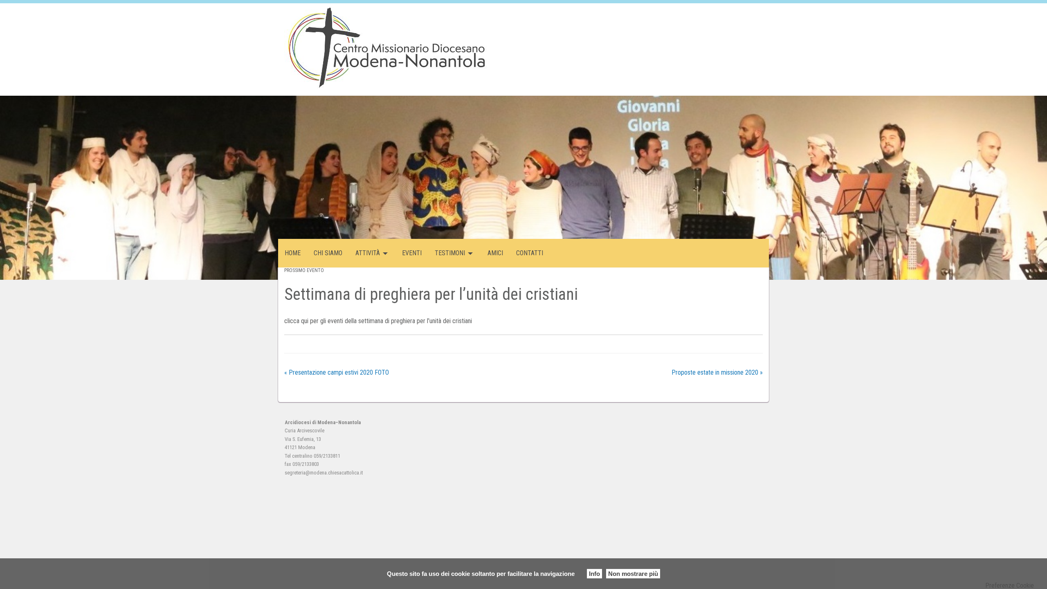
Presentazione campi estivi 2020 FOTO (336, 372)
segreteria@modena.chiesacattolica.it (324, 473)
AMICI (495, 253)
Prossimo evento (304, 270)
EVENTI (412, 253)
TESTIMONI (450, 253)
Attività (367, 253)
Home (293, 253)
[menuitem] (292, 253)
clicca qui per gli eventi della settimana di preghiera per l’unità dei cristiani (378, 321)
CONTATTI (529, 253)
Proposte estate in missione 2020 (717, 372)
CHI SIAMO (328, 253)
